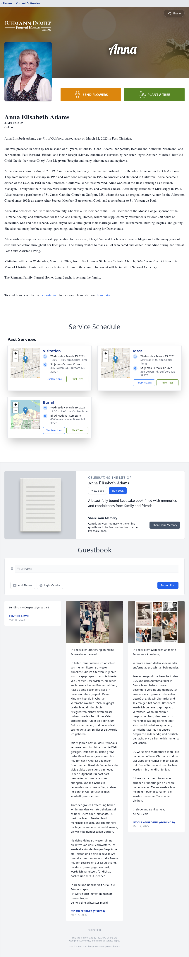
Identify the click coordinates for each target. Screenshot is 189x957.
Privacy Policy (84, 940)
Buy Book (117, 490)
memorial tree (49, 295)
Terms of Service (104, 940)
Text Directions (54, 379)
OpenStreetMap (98, 946)
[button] (25, 359)
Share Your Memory (165, 525)
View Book (97, 490)
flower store (104, 295)
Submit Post (168, 585)
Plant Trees (77, 379)
